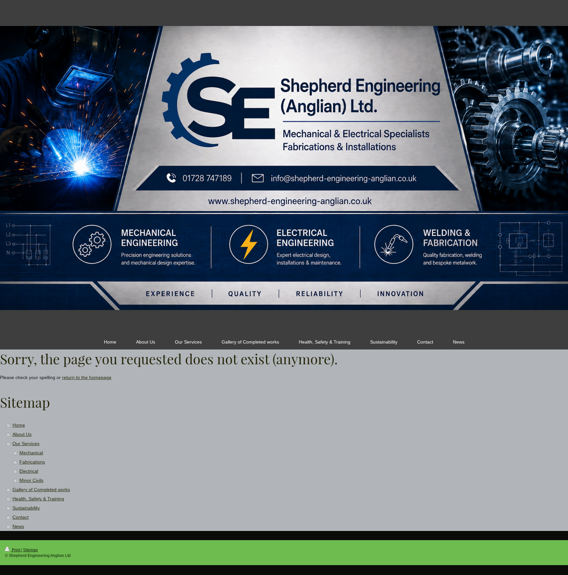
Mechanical (31, 452)
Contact (20, 517)
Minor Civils (31, 480)
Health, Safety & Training (38, 498)
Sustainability (26, 508)
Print (16, 550)
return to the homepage (86, 377)
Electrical (28, 471)
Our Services (25, 443)
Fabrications (32, 462)
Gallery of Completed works (41, 489)
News (18, 526)
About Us (22, 434)
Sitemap (30, 550)
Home (18, 425)
